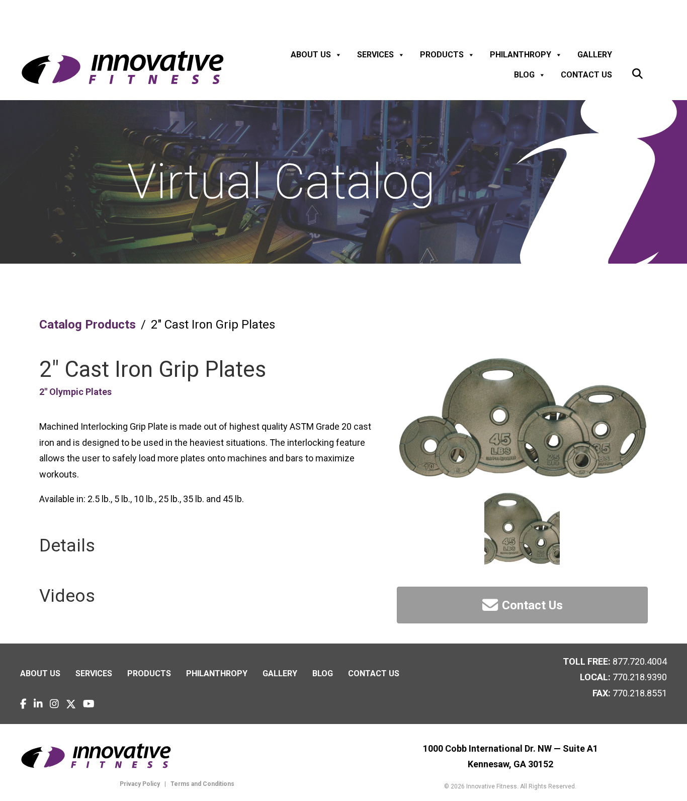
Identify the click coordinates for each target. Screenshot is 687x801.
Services (375, 54)
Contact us (586, 74)
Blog (524, 74)
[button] (637, 74)
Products (442, 54)
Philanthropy (520, 54)
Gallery (594, 54)
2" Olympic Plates (75, 391)
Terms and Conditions (201, 783)
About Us (311, 54)
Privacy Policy (140, 783)
